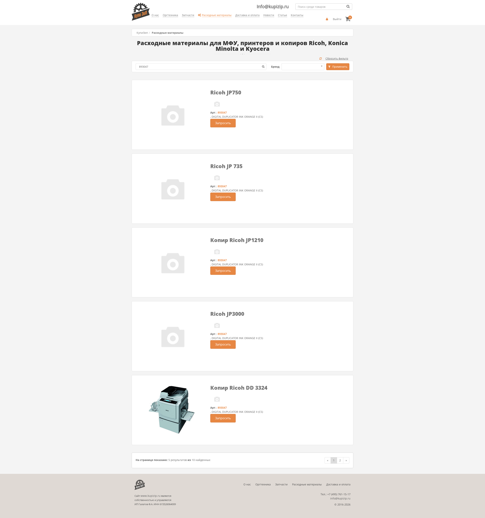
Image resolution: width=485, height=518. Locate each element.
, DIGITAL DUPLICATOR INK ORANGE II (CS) (236, 116)
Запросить (223, 123)
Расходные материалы (307, 484)
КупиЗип (142, 32)
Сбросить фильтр (336, 58)
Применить (339, 66)
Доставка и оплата (338, 484)
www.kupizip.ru (150, 496)
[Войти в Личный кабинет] (327, 19)
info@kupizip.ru (340, 498)
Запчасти (281, 484)
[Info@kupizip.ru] (151, 21)
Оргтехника (263, 484)
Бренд (275, 66)
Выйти (337, 19)
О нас (247, 484)
